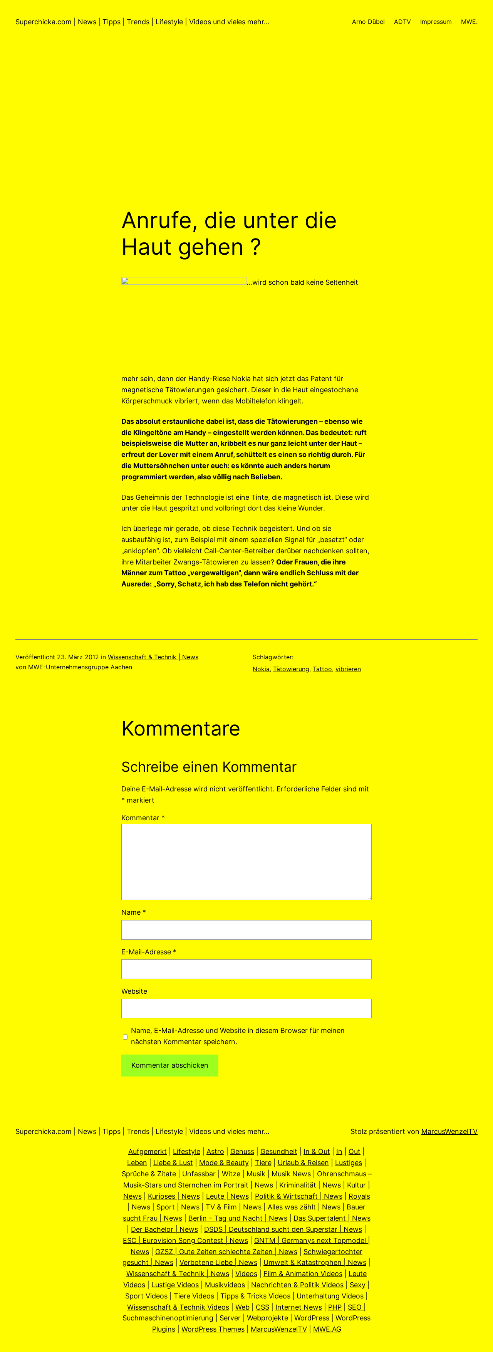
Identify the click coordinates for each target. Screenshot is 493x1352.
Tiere (263, 1163)
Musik (255, 1174)
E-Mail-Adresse (148, 952)
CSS (262, 1307)
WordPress (311, 1318)
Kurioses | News (174, 1196)
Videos (246, 1274)
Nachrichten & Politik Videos (297, 1285)
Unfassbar (199, 1174)
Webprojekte (267, 1318)
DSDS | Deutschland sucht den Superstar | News (283, 1229)
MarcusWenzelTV (449, 1131)
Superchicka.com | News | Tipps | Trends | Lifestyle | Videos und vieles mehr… (142, 22)
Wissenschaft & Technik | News (153, 657)
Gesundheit (278, 1151)
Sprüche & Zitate (149, 1174)
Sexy (358, 1285)
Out (355, 1151)
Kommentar (143, 818)
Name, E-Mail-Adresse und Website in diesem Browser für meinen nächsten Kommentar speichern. (238, 1036)
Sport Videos (146, 1296)
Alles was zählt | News (304, 1207)
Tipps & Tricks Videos (255, 1296)
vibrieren (348, 669)
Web (242, 1307)
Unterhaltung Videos (330, 1296)
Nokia (261, 669)
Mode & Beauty (224, 1163)
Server (230, 1318)
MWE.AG (327, 1329)
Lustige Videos (175, 1285)
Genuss (242, 1151)
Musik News (291, 1174)
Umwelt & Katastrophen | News (314, 1262)
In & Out (317, 1151)
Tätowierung (291, 669)
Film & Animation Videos (302, 1274)
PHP (335, 1307)
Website (134, 991)
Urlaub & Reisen (303, 1163)
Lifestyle (186, 1151)
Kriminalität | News (310, 1185)
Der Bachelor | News (164, 1229)
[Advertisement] (246, 125)
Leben (137, 1163)
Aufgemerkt (147, 1151)
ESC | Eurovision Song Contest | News (185, 1240)
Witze (231, 1174)
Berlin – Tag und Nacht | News (237, 1218)
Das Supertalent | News (332, 1218)
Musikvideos (225, 1285)
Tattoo (322, 669)
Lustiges (348, 1163)
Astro (215, 1151)
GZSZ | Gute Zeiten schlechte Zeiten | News (226, 1252)
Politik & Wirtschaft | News (298, 1196)
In (339, 1151)
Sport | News (178, 1207)
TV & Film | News (234, 1207)
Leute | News (227, 1196)
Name (133, 912)
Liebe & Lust (173, 1163)
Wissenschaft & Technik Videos (178, 1307)
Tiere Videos (194, 1296)
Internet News (298, 1307)
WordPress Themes (213, 1329)
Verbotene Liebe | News (218, 1262)
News (264, 1185)
